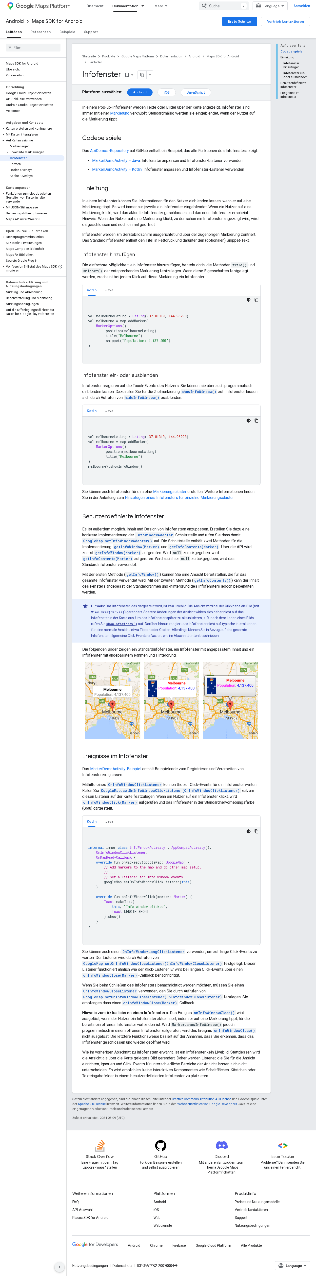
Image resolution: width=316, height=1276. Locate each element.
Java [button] (109, 290)
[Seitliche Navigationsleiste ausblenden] (59, 1267)
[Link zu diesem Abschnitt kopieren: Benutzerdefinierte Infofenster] (169, 517)
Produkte (108, 56)
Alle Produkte (251, 1245)
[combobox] (224, 5)
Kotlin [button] (92, 290)
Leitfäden (14, 32)
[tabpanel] (171, 330)
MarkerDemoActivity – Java (116, 160)
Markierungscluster (169, 491)
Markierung (119, 113)
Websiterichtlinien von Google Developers (207, 1104)
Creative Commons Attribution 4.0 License (201, 1099)
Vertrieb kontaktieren (285, 21)
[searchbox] (33, 47)
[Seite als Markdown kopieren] (142, 75)
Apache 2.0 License (92, 1104)
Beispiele (67, 32)
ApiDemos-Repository (109, 150)
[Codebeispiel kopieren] (256, 300)
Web (157, 1218)
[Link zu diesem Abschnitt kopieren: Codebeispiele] (126, 138)
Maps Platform (52, 6)
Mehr (159, 6)
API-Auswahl (82, 1210)
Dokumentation (125, 6)
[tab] (91, 290)
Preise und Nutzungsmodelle (257, 1202)
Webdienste (163, 1225)
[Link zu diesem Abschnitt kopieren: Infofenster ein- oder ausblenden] (163, 376)
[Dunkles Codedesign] (249, 300)
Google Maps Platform (137, 56)
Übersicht (95, 6)
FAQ (75, 1202)
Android (15, 21)
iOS (167, 92)
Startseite (89, 56)
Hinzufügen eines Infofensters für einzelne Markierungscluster (179, 497)
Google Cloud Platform (213, 1245)
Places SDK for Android (90, 1218)
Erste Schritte (239, 21)
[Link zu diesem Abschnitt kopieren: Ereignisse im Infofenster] (153, 756)
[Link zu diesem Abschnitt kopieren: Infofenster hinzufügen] (140, 255)
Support (91, 32)
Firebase (179, 1245)
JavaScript (196, 92)
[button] (32, 129)
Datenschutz (123, 1266)
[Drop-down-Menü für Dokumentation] (144, 6)
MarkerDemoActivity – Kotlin (117, 169)
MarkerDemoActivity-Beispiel (115, 768)
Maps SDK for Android (57, 21)
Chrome (156, 1245)
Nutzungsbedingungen (252, 1225)
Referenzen (41, 32)
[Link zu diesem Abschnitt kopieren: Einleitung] (113, 189)
